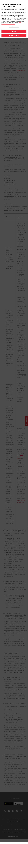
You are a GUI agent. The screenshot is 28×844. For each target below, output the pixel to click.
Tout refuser (14, 31)
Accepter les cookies (14, 35)
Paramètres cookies (14, 27)
